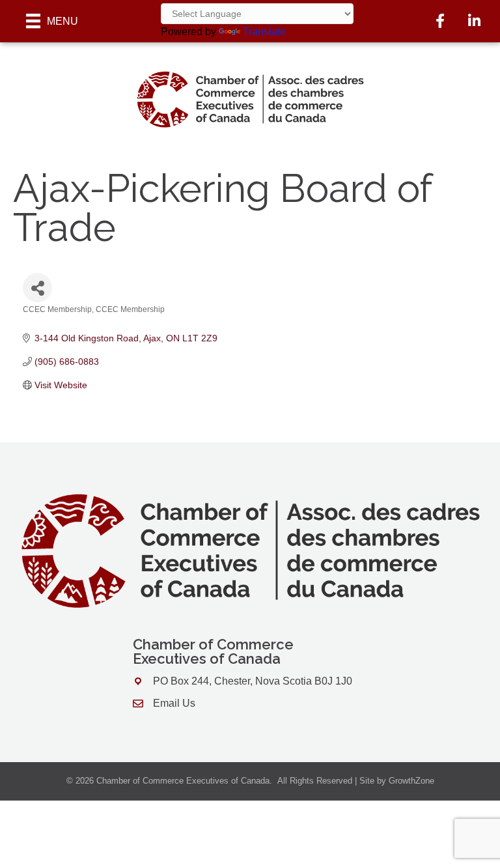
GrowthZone (411, 781)
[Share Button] (37, 287)
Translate (264, 31)
